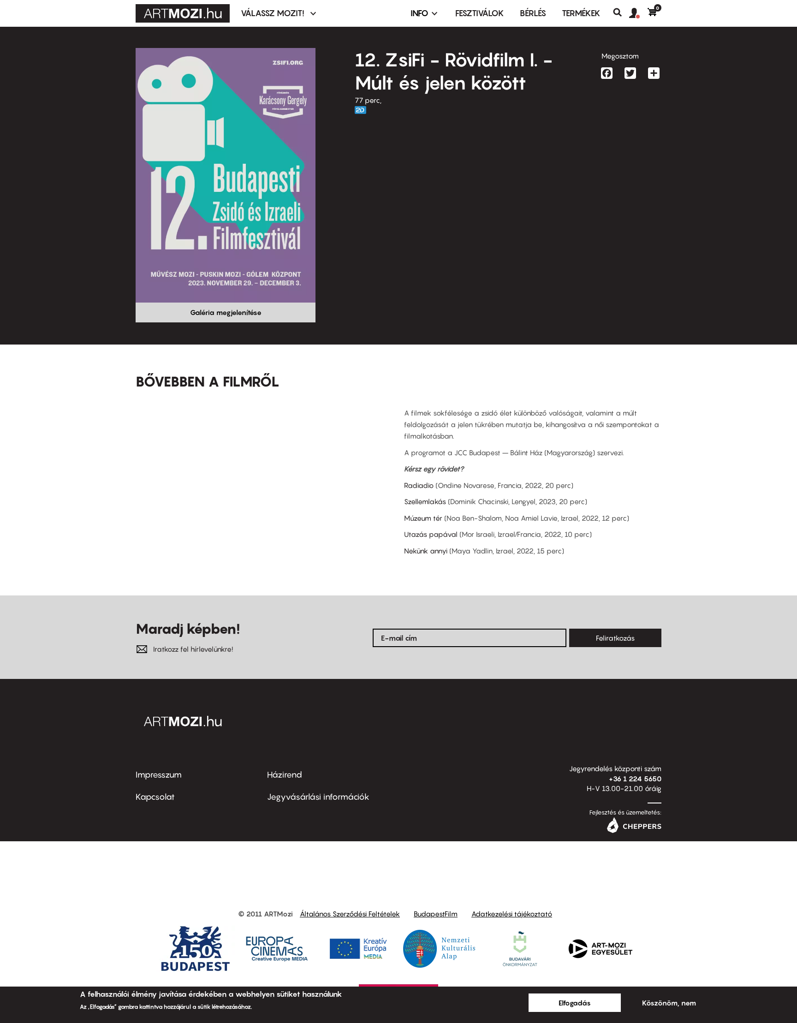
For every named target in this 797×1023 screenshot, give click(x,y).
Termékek (581, 13)
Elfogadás (575, 1003)
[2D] (363, 110)
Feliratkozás (615, 638)
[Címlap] (183, 13)
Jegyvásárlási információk (318, 797)
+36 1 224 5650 (635, 778)
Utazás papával (431, 534)
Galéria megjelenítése (226, 312)
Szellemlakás (426, 501)
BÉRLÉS (533, 13)
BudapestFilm (436, 914)
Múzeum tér (423, 518)
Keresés (621, 12)
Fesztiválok (479, 13)
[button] (638, 13)
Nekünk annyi (425, 551)
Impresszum (159, 774)
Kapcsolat (155, 797)
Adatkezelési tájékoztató (511, 914)
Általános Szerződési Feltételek (350, 914)
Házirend (284, 774)
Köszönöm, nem (669, 1003)
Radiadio (419, 485)
